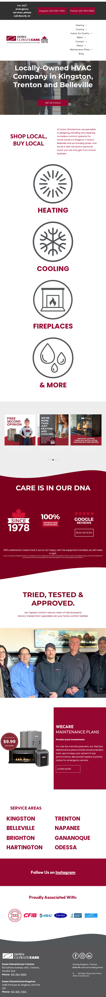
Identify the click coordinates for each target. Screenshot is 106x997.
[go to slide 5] (57, 459)
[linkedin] (89, 956)
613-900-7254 (18, 991)
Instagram (65, 872)
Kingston (84, 964)
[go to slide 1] (48, 459)
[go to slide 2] (50, 459)
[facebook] (76, 956)
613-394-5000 (18, 974)
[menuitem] (81, 25)
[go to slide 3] (53, 459)
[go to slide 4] (55, 459)
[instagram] (82, 956)
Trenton (93, 964)
